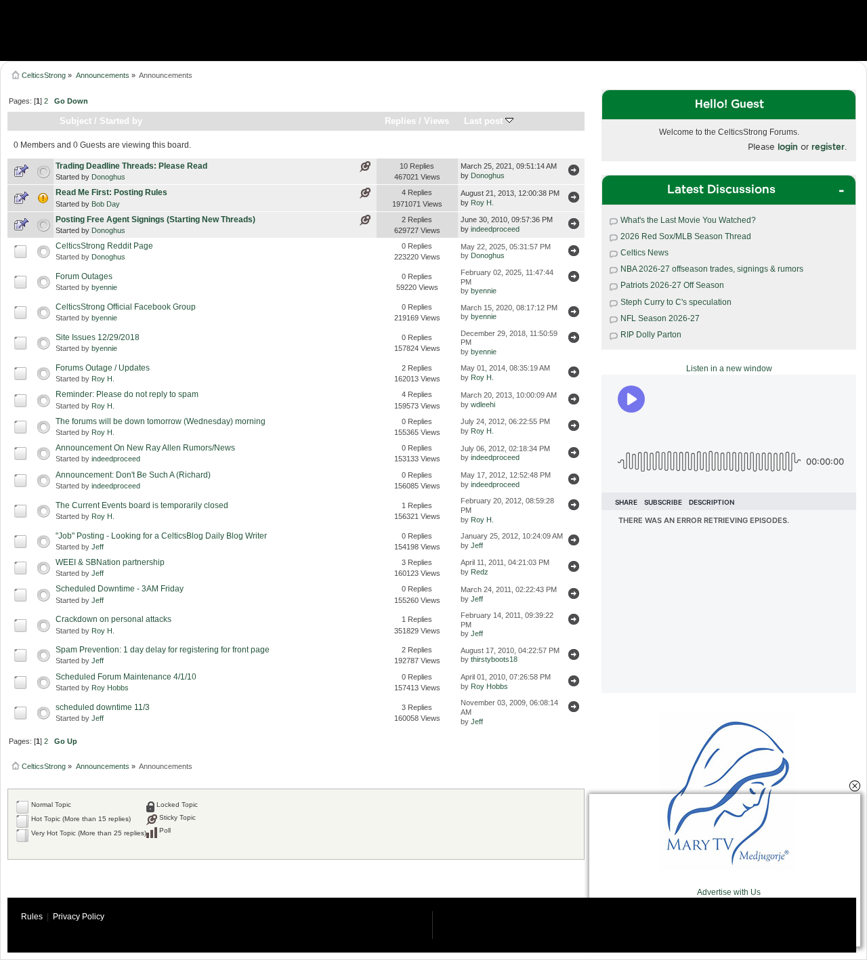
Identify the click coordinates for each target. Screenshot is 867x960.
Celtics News (644, 252)
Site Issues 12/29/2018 (98, 337)
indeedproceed (495, 229)
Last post (484, 121)
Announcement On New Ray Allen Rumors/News (145, 448)
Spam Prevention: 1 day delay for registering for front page (163, 649)
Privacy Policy (78, 916)
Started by (121, 121)
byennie (104, 287)
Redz (479, 572)
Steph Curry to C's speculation (676, 302)
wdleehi (483, 404)
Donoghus (108, 177)
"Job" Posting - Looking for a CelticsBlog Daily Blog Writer (161, 536)
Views (436, 121)
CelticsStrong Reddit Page (104, 246)
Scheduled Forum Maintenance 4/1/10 (126, 677)
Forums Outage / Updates (103, 368)
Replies (400, 121)
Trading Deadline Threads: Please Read (131, 166)
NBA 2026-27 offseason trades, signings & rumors (711, 269)
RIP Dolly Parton (650, 334)
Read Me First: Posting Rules (111, 192)
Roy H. (482, 203)
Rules (32, 916)
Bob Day (105, 204)
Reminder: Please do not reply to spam (127, 394)
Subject (75, 121)
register (828, 147)
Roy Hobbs (110, 688)
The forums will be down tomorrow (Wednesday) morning (161, 421)
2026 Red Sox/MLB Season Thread (685, 236)
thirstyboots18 (494, 659)
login (788, 147)
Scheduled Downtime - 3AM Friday (120, 588)
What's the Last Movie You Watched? (688, 220)
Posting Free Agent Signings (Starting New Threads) (155, 219)
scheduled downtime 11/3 (103, 707)
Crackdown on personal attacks (113, 619)
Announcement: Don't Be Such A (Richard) (133, 475)
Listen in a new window (729, 368)
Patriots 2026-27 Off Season (672, 285)
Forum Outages (84, 276)
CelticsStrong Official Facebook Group (126, 307)
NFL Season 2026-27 (660, 318)
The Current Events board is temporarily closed (142, 505)
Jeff (97, 547)
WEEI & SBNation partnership (110, 562)
